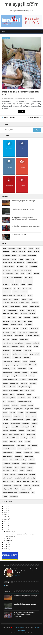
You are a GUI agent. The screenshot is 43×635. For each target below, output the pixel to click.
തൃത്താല (23, 405)
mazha (30, 295)
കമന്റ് (13, 368)
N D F (4, 310)
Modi (27, 303)
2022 (6, 510)
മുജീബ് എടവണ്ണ (21, 445)
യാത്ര (20, 449)
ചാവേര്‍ (12, 394)
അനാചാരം (6, 339)
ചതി (32, 390)
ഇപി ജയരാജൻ (17, 350)
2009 (6, 544)
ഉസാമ (25, 354)
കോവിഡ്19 (33, 383)
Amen (37, 248)
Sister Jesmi (28, 325)
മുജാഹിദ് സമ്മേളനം (8, 445)
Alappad (31, 248)
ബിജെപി (5, 430)
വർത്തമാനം (15, 463)
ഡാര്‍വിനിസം (11, 401)
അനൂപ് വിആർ (24, 339)
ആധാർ (29, 346)
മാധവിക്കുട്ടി (24, 438)
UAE (14, 332)
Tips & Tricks (34, 328)
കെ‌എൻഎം (23, 379)
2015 (6, 525)
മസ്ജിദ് (12, 438)
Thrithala (24, 328)
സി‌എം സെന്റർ (17, 485)
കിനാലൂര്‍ (31, 376)
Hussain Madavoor (16, 277)
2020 (6, 515)
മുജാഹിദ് (27, 441)
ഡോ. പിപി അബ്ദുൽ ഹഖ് (24, 401)
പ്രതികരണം (25, 423)
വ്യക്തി (5, 474)
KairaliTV (18, 281)
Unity (25, 332)
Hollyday (6, 277)
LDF (30, 288)
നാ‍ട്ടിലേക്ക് (20, 412)
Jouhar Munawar (8, 281)
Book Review (22, 255)
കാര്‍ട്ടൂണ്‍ (14, 376)
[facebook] (14, 633)
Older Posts (33, 118)
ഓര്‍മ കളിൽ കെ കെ (19, 234)
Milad (30, 299)
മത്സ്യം (16, 434)
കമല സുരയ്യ (22, 368)
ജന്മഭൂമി (29, 394)
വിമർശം (15, 470)
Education (20, 266)
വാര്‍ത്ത (23, 467)
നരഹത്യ (12, 412)
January (8, 540)
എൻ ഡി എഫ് (6, 357)
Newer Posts (9, 118)
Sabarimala (6, 321)
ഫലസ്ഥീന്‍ (15, 427)
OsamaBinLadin (12, 310)
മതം (10, 434)
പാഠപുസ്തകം (6, 419)
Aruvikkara (6, 255)
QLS (4, 317)
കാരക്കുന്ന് (6, 376)
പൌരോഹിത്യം (15, 423)
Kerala (30, 284)
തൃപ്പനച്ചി (30, 405)
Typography (7, 332)
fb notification (8, 273)
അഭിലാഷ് (36, 343)
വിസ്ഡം (22, 470)
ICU (26, 277)
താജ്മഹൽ (6, 405)
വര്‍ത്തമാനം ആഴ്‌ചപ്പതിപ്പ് (28, 463)
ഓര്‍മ (35, 365)
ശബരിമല (13, 474)
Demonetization (32, 263)
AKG (25, 248)
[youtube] (29, 633)
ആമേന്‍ (36, 346)
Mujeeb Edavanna (15, 306)
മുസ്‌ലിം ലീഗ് (6, 449)
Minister (6, 303)
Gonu (22, 273)
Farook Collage (26, 270)
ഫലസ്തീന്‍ (34, 423)
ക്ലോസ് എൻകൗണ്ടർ (9, 387)
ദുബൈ (37, 408)
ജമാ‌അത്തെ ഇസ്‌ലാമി (9, 397)
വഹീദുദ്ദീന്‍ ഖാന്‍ (7, 467)
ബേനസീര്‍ (21, 430)
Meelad (24, 299)
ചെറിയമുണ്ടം (20, 394)
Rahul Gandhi (12, 317)
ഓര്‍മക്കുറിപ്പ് (6, 368)
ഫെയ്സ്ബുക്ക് (24, 427)
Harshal (36, 273)
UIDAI (19, 332)
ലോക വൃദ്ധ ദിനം (7, 456)
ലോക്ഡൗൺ (18, 456)
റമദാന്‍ (5, 496)
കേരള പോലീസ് (32, 379)
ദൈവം (5, 412)
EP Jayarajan (6, 270)
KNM (19, 288)
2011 (6, 542)
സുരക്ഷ (23, 489)
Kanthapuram (28, 281)
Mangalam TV (21, 295)
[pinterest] (32, 633)
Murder (25, 306)
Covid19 (21, 259)
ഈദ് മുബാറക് (17, 354)
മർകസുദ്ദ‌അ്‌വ (31, 434)
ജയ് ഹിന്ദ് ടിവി (21, 397)
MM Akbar (14, 303)
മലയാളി (5, 438)
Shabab (30, 321)
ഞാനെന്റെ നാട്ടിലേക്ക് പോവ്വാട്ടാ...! (24, 201)
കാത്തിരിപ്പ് (25, 372)
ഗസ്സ (21, 390)
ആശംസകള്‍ (6, 350)
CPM (32, 259)
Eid (26, 266)
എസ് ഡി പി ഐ (7, 361)
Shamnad (5, 325)
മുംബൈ (34, 445)
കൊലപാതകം (14, 383)
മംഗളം (5, 434)
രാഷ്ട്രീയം (18, 452)
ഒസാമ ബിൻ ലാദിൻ (25, 365)
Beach (14, 255)
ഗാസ (27, 390)
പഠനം (27, 416)
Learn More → (19, 575)
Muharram (35, 303)
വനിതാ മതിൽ (14, 460)
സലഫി (19, 481)
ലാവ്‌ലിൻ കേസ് (28, 452)
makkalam (15, 292)
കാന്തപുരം (34, 372)
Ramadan (35, 317)
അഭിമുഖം (28, 343)
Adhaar (19, 248)
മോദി (13, 449)
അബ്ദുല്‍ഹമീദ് (19, 343)
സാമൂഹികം (26, 481)
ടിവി (4, 401)
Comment (6, 259)
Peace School (31, 310)
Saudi (14, 321)
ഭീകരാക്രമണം (31, 430)
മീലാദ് (20, 441)
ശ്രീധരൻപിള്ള (31, 478)
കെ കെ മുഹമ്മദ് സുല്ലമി (10, 379)
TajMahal (15, 328)
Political (24, 314)
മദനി (22, 434)
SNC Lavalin (6, 328)
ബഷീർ (33, 427)
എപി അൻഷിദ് (17, 357)
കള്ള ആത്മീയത (7, 372)
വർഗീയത (31, 460)
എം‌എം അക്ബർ (34, 354)
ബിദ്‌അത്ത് (13, 430)
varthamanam (19, 335)
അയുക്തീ (6, 346)
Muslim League (34, 306)
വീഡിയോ (29, 470)
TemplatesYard (19, 627)
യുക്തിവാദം (27, 449)
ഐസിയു (15, 365)
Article (36, 252)
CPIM (27, 259)
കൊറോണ (24, 383)
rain (20, 317)
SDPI (19, 321)
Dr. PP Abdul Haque (8, 266)
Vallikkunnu (33, 332)
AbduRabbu (11, 248)
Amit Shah (6, 252)
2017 (6, 521)
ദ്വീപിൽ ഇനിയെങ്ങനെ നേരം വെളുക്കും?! (26, 226)
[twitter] (11, 633)
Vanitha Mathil (7, 335)
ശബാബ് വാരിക (22, 474)
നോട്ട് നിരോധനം (18, 416)
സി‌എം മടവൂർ (7, 485)
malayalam (24, 292)
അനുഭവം (6, 38)
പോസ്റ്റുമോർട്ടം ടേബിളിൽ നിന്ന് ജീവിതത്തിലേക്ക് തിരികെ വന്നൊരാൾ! (24, 219)
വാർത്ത (30, 467)
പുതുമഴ (27, 419)
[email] (26, 633)
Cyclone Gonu (7, 263)
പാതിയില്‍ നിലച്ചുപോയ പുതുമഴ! (23, 209)
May (7, 538)
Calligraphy (32, 255)
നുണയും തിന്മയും (31, 412)
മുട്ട (29, 445)
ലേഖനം (37, 452)
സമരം (12, 481)
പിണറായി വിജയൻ (18, 419)
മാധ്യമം (32, 438)
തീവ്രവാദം (15, 405)
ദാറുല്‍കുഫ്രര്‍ (18, 408)
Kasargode (15, 284)
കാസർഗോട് (22, 376)
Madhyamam (6, 292)
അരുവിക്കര (14, 346)
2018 (6, 519)
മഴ (17, 438)
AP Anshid (22, 252)
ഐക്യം (32, 361)
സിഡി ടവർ (27, 485)
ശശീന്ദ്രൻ (32, 474)
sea (24, 321)
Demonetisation (19, 263)
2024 (6, 506)
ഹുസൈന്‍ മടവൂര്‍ (24, 492)
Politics (32, 314)
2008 (6, 546)
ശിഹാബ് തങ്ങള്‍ (7, 478)
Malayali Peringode (9, 295)
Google (29, 273)
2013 (6, 530)
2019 (6, 517)
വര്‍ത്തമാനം (6, 463)
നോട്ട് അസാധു (7, 416)
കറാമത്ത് (17, 372)
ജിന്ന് (29, 397)
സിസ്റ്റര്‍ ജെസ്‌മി (7, 489)
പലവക (34, 416)
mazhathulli (7, 299)
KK (14, 288)
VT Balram (29, 335)
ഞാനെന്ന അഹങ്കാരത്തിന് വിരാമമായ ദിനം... (21, 534)
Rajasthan (27, 317)
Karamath (6, 284)
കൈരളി (5, 383)
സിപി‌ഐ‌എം (35, 485)
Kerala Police (7, 288)
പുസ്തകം (34, 419)
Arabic (30, 252)
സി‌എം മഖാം (35, 481)
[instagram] (20, 633)
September (10, 536)
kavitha (23, 284)
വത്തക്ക (5, 460)
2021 (6, 513)
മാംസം (5, 441)
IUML (30, 277)
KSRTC (25, 288)
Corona (13, 259)
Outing (22, 310)
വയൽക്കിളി (23, 460)
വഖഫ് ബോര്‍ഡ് (29, 456)
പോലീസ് (5, 423)
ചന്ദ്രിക (5, 394)
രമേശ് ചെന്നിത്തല (8, 452)
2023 (6, 508)
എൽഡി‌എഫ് (26, 357)
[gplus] (17, 633)
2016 (6, 523)
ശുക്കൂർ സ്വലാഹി (20, 478)
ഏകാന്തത (17, 361)
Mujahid (5, 306)
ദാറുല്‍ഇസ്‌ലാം (7, 408)
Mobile (21, 303)
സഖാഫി (5, 481)
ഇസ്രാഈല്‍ (27, 350)
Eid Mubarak (33, 266)
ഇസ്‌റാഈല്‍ (6, 354)
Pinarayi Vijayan (8, 314)
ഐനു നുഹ (6, 365)
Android (14, 252)
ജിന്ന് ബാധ (36, 397)
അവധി (22, 346)
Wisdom (36, 335)
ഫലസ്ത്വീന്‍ (6, 427)
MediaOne (16, 299)
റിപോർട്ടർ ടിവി (13, 496)
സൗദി (29, 489)
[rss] (23, 633)
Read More (21, 112)
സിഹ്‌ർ (16, 489)
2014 (4, 248)
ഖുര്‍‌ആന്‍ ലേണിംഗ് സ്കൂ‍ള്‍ (24, 387)
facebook (16, 270)
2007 (6, 549)
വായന (16, 467)
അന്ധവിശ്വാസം (8, 343)
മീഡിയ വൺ (13, 441)
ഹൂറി (33, 492)
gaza (16, 273)
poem (16, 314)
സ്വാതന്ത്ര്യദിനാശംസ (10, 492)
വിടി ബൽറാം (6, 470)
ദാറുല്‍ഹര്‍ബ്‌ (28, 408)
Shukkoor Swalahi (16, 325)
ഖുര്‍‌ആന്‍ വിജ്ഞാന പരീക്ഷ (10, 390)
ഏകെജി (25, 361)
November (9, 532)
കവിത (30, 368)
